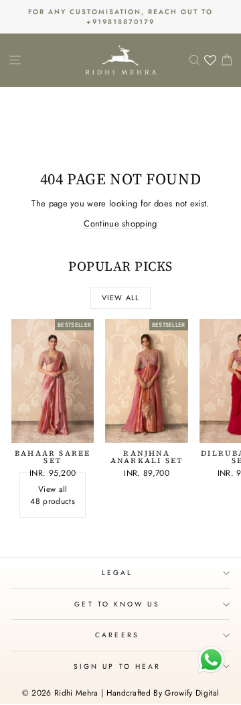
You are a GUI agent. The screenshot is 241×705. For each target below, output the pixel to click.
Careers (117, 635)
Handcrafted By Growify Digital (163, 693)
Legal (117, 573)
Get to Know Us (116, 604)
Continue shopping (120, 223)
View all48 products (52, 495)
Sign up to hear (117, 666)
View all (120, 297)
